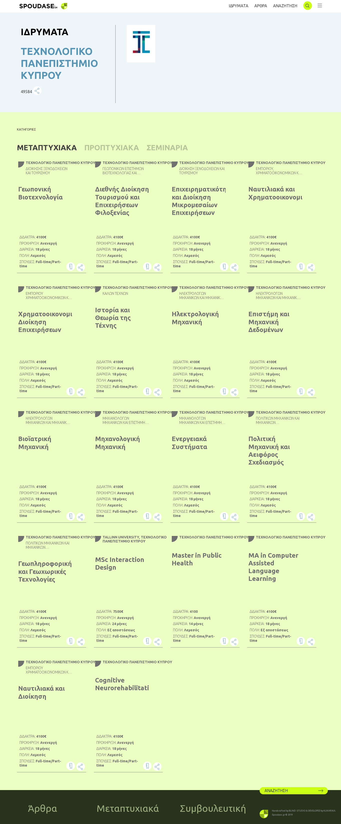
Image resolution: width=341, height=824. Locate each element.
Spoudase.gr (278, 815)
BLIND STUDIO (297, 811)
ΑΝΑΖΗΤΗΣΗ (285, 5)
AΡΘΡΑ (260, 5)
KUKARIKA (329, 811)
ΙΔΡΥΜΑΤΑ (238, 5)
